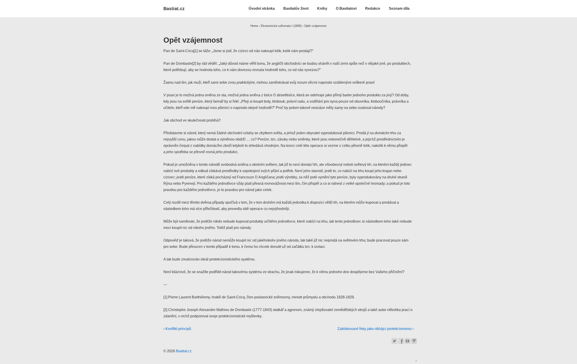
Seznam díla (399, 8)
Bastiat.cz (174, 8)
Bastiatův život (296, 8)
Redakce (372, 8)
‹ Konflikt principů (177, 329)
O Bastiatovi (346, 8)
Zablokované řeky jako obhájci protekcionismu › (375, 329)
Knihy (322, 8)
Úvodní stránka (262, 8)
